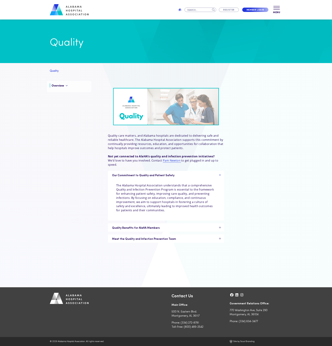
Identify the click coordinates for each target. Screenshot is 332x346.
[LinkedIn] (237, 295)
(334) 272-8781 (190, 322)
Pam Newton (172, 160)
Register (228, 9)
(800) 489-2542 (193, 326)
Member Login (255, 9)
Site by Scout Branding (244, 341)
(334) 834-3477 (248, 321)
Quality (54, 70)
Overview (58, 85)
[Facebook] (232, 295)
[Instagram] (242, 295)
